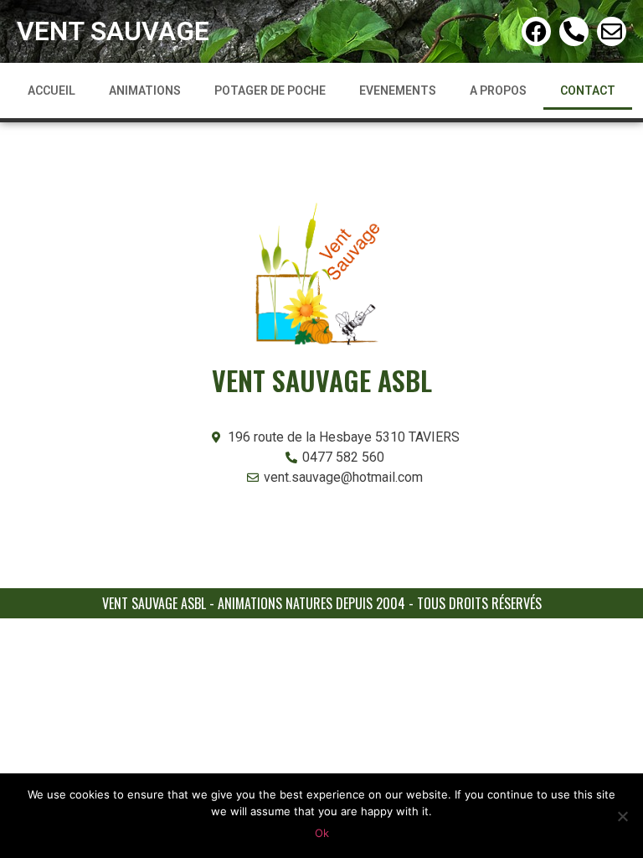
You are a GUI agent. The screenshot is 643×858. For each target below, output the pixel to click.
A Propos (498, 90)
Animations (145, 90)
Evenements (397, 90)
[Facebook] (536, 31)
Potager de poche (270, 90)
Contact (587, 90)
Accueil (51, 90)
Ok (322, 833)
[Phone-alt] (574, 31)
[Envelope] (611, 31)
